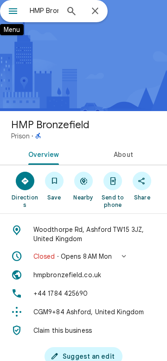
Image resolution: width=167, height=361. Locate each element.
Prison (20, 136)
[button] (83, 256)
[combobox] (44, 10)
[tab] (42, 154)
